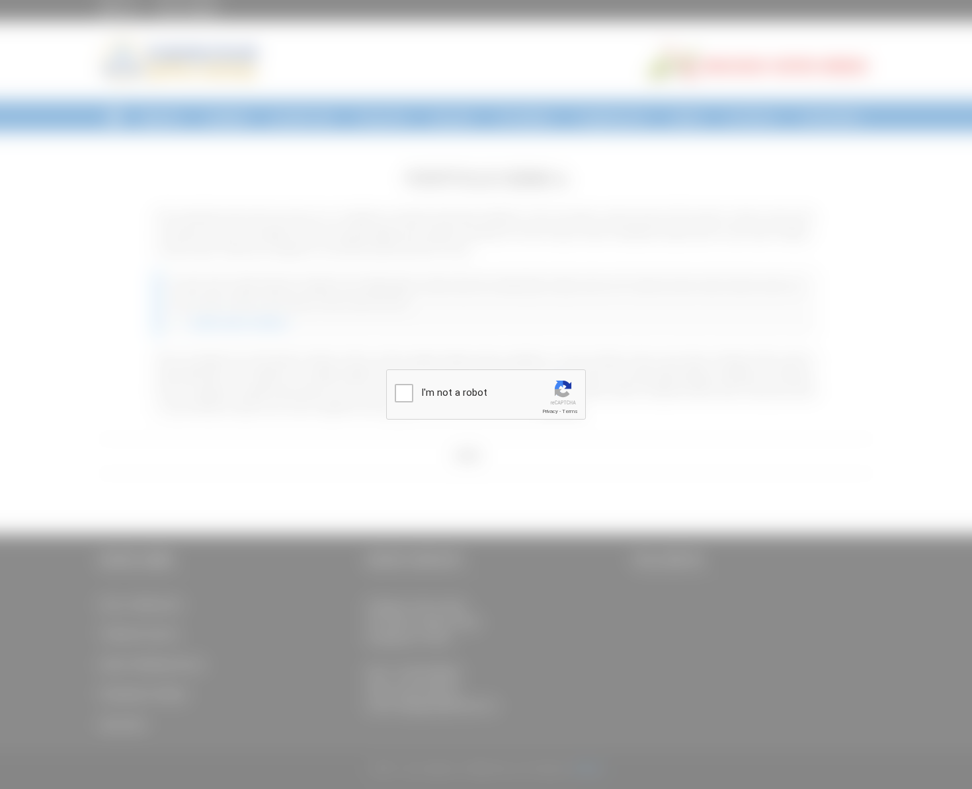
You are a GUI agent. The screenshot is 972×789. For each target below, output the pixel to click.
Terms (570, 411)
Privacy (550, 411)
